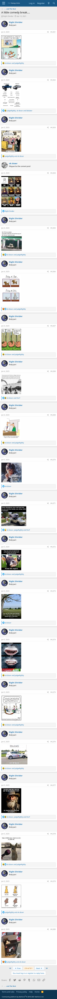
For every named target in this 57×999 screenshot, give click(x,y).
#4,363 (53, 127)
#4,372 (53, 547)
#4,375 (53, 692)
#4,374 (53, 639)
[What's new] (48, 3)
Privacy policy (21, 992)
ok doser (13, 163)
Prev (19, 968)
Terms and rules (8, 992)
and (14, 63)
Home (37, 992)
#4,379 (53, 881)
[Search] (53, 3)
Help (31, 992)
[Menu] (4, 3)
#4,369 (53, 415)
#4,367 (53, 326)
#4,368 (53, 371)
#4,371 (53, 503)
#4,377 (53, 785)
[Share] (48, 32)
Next (38, 968)
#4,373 (53, 591)
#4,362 (53, 80)
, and (19, 111)
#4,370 (53, 460)
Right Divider (8, 16)
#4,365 (53, 228)
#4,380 (53, 929)
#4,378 (53, 834)
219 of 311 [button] (28, 968)
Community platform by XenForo (23, 997)
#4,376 (53, 742)
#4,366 (53, 271)
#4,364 (53, 173)
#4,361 (53, 32)
